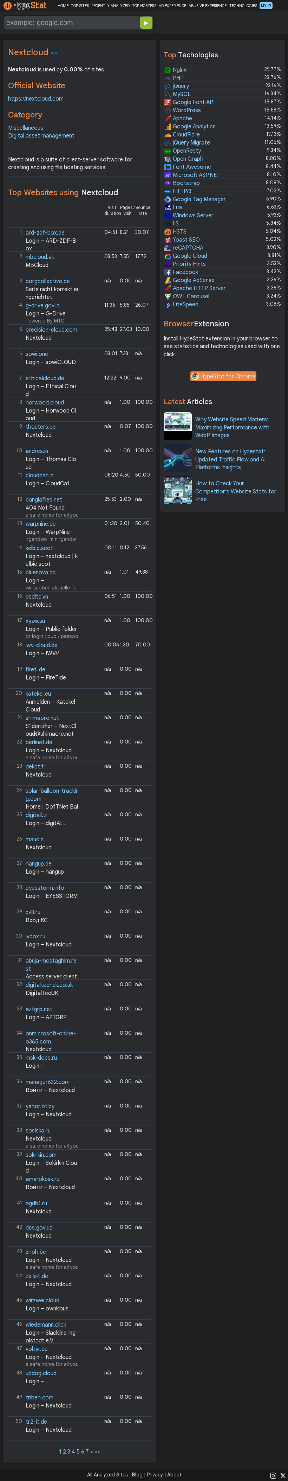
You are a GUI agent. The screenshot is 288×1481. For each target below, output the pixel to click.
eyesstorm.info (45, 888)
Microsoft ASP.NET (196, 175)
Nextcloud (39, 337)
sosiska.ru (38, 1130)
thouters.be (41, 426)
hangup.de (39, 863)
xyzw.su (35, 621)
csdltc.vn (37, 596)
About (174, 1475)
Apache (181, 118)
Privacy (155, 1475)
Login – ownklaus (47, 1308)
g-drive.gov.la (43, 305)
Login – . (36, 1381)
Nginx (178, 70)
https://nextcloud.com (36, 98)
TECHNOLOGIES (243, 5)
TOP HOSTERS (144, 5)
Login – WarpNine (48, 532)
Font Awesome (191, 167)
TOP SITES (80, 5)
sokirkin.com (41, 1154)
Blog (137, 1475)
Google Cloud (189, 256)
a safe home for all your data (44, 507)
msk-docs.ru (41, 1057)
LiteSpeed (184, 304)
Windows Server (192, 215)
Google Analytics (193, 126)
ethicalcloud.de (45, 378)
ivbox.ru (35, 936)
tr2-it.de (36, 1421)
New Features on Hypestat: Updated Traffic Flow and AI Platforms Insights (230, 459)
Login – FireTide (46, 677)
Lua (176, 207)
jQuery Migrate (190, 142)
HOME (63, 5)
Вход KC (37, 920)
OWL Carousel (190, 296)
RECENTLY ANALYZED (110, 5)
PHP (177, 78)
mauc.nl (35, 839)
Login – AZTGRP (46, 1017)
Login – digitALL (46, 823)
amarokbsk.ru (42, 1179)
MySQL (181, 94)
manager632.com (48, 1082)
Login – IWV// (42, 653)
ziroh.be (36, 1252)
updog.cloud (41, 1373)
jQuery (180, 86)
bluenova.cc (41, 572)
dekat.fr (36, 766)
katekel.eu (38, 693)
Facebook (184, 272)
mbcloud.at (40, 257)
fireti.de (35, 669)
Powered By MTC (42, 313)
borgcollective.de (48, 281)
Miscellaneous (25, 128)
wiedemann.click (46, 1324)
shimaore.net (42, 718)
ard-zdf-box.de (45, 232)
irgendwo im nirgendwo (42, 531)
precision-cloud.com (51, 329)
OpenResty (186, 150)
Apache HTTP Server (198, 288)
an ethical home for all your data (43, 386)
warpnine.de (41, 524)
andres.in (37, 451)
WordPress (186, 110)
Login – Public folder (51, 629)
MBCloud (37, 265)
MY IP (266, 5)
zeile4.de (37, 1276)
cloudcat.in (39, 475)
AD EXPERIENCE (172, 5)
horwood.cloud (45, 402)
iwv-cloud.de (42, 645)
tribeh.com (39, 1397)
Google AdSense (193, 280)
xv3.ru (33, 912)
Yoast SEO (185, 239)
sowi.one (37, 354)
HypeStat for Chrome (228, 376)
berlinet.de (39, 742)
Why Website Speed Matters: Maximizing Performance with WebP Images (232, 427)
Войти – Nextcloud (50, 1090)
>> (97, 1451)
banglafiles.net (44, 499)
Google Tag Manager (198, 199)
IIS (175, 223)
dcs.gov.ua (39, 1227)
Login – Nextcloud (49, 750)
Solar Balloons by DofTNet (44, 798)
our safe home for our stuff (43, 555)
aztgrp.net (39, 1009)
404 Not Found (45, 507)
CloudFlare (185, 134)
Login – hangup (45, 871)
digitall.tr (36, 815)
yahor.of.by (40, 1106)
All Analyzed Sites (107, 1475)
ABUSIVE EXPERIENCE (208, 5)
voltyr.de (37, 1349)
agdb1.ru (36, 1203)
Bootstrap (185, 183)
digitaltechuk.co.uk (49, 985)
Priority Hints (188, 264)
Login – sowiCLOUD (51, 362)
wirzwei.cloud (42, 1300)
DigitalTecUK (42, 993)
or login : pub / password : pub (43, 628)
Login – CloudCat (48, 483)
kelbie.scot (39, 548)
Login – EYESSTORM (52, 896)
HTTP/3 (181, 191)
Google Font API (193, 102)
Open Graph (187, 158)
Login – (35, 580)
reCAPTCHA (187, 247)
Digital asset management (41, 135)
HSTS (178, 231)
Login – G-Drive (46, 313)
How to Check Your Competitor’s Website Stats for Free (235, 491)
